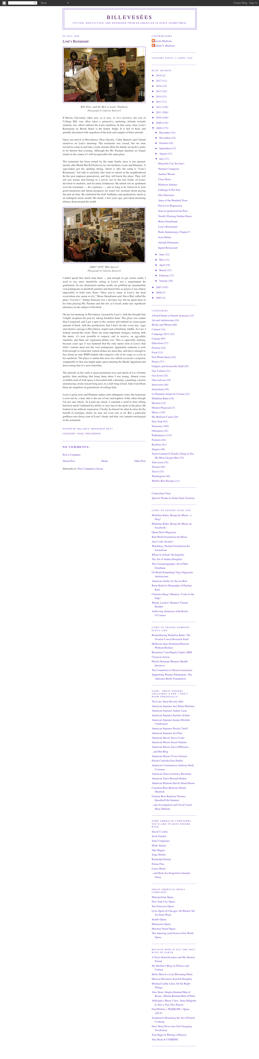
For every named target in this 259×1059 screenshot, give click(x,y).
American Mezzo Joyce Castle (168, 737)
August (163, 153)
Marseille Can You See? (171, 163)
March (163, 270)
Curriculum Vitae (161, 493)
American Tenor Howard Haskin (169, 778)
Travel (155, 471)
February (164, 275)
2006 (159, 292)
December (165, 132)
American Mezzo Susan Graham (169, 742)
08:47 (109, 429)
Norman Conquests (168, 168)
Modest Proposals (161, 407)
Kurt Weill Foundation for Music (169, 537)
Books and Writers (162, 324)
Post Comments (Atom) (90, 468)
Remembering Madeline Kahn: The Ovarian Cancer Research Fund (171, 637)
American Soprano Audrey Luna (169, 710)
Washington (158, 476)
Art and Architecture (163, 320)
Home (104, 461)
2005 (159, 297)
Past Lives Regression (170, 205)
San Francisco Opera (163, 906)
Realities (156, 444)
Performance (158, 435)
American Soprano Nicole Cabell (170, 728)
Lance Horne (159, 868)
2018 (159, 75)
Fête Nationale (166, 195)
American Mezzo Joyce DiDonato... (171, 747)
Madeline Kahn (160, 398)
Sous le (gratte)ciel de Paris (173, 211)
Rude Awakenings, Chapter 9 (174, 232)
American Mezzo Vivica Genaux (169, 756)
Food (80, 434)
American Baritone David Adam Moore (173, 783)
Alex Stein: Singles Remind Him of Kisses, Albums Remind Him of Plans (173, 994)
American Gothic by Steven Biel (169, 581)
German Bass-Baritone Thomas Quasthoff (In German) (169, 798)
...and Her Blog (160, 751)
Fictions (156, 347)
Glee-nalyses (159, 380)
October (164, 143)
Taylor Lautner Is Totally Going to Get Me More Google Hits (173, 455)
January (163, 280)
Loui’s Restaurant (76, 41)
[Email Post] (114, 429)
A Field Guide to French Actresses (170, 315)
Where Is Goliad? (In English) (168, 554)
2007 (159, 287)
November (165, 138)
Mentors (156, 403)
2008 (159, 128)
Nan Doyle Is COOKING (165, 1039)
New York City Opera (163, 901)
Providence (93, 434)
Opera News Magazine (164, 532)
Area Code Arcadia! (162, 541)
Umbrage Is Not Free (169, 190)
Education (157, 343)
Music (155, 412)
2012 (159, 107)
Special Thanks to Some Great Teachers (173, 498)
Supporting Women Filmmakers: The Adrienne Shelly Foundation (172, 676)
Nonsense (157, 426)
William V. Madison (164, 45)
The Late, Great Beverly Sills (167, 701)
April (162, 265)
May (162, 259)
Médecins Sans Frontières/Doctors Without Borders (170, 646)
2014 (159, 96)
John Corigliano (161, 841)
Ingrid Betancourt (168, 247)
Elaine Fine (158, 864)
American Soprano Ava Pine (167, 733)
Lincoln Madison (162, 41)
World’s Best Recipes (163, 481)
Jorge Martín (159, 854)
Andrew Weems (166, 174)
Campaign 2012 (160, 334)
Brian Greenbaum (167, 221)
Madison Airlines (167, 184)
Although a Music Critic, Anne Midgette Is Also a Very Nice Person (174, 1002)
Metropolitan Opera (162, 897)
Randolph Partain (161, 859)
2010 (159, 117)
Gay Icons (157, 375)
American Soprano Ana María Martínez (173, 706)
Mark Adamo (159, 845)
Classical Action (161, 657)
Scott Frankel (159, 836)
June (162, 254)
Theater (156, 467)
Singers (156, 449)
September (165, 148)
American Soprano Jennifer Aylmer (171, 715)
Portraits (156, 440)
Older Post (140, 461)
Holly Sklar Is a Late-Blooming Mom (172, 974)
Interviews (157, 384)
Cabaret (156, 329)
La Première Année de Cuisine (168, 394)
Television (157, 462)
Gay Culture (158, 371)
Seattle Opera (159, 919)
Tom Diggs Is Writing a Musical (169, 1035)
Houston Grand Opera (163, 928)
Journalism (158, 389)
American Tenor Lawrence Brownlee (171, 774)
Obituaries (157, 431)
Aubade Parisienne (168, 242)
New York (157, 421)
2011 (159, 112)
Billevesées (130, 17)
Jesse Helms (164, 237)
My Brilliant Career (162, 417)
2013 (159, 101)
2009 (159, 123)
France (155, 361)
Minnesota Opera (161, 924)
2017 (159, 80)
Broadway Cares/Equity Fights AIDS (172, 652)
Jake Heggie (158, 850)
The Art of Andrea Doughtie (167, 559)
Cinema (156, 338)
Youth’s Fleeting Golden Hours (175, 216)
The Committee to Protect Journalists (172, 670)
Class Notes (164, 179)
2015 (159, 91)
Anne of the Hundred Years (173, 200)
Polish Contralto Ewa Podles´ (168, 760)
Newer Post (69, 461)
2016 (159, 86)
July (162, 159)
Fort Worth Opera (161, 357)
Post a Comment (72, 454)
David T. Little (160, 831)
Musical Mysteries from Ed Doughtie (172, 979)
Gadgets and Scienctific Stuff (167, 366)
